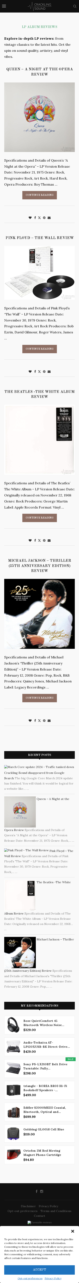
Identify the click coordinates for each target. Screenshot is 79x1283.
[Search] (75, 6)
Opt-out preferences (30, 1278)
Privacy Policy (53, 1278)
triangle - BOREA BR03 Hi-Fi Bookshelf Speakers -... (45, 1088)
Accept (39, 1270)
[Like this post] (30, 218)
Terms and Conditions (55, 1211)
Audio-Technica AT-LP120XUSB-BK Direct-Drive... (46, 1045)
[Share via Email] (49, 218)
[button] (73, 1231)
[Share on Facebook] (35, 218)
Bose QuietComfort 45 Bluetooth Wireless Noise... (43, 1023)
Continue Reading (40, 195)
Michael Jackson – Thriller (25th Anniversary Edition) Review (39, 566)
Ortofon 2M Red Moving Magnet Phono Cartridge (42, 1153)
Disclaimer (28, 1206)
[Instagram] (41, 1191)
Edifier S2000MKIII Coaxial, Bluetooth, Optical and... (44, 1110)
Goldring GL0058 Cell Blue (43, 1129)
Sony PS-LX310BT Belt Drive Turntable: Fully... (45, 1066)
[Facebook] (36, 1191)
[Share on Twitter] (39, 218)
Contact (39, 1216)
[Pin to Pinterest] (44, 218)
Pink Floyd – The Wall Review (39, 238)
